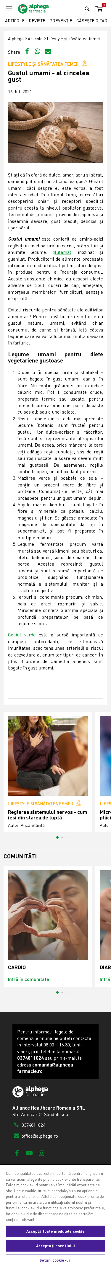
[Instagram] (41, 1152)
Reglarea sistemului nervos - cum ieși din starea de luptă (47, 815)
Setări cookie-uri (55, 1260)
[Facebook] (17, 1152)
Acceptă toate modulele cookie (55, 1231)
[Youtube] (29, 1152)
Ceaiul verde (23, 635)
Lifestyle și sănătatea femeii (74, 38)
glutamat (61, 252)
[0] (98, 9)
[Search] (87, 9)
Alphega (16, 38)
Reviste (37, 20)
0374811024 (32, 1125)
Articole (15, 20)
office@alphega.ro (39, 1136)
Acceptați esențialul (55, 1245)
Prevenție (60, 20)
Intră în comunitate (28, 979)
